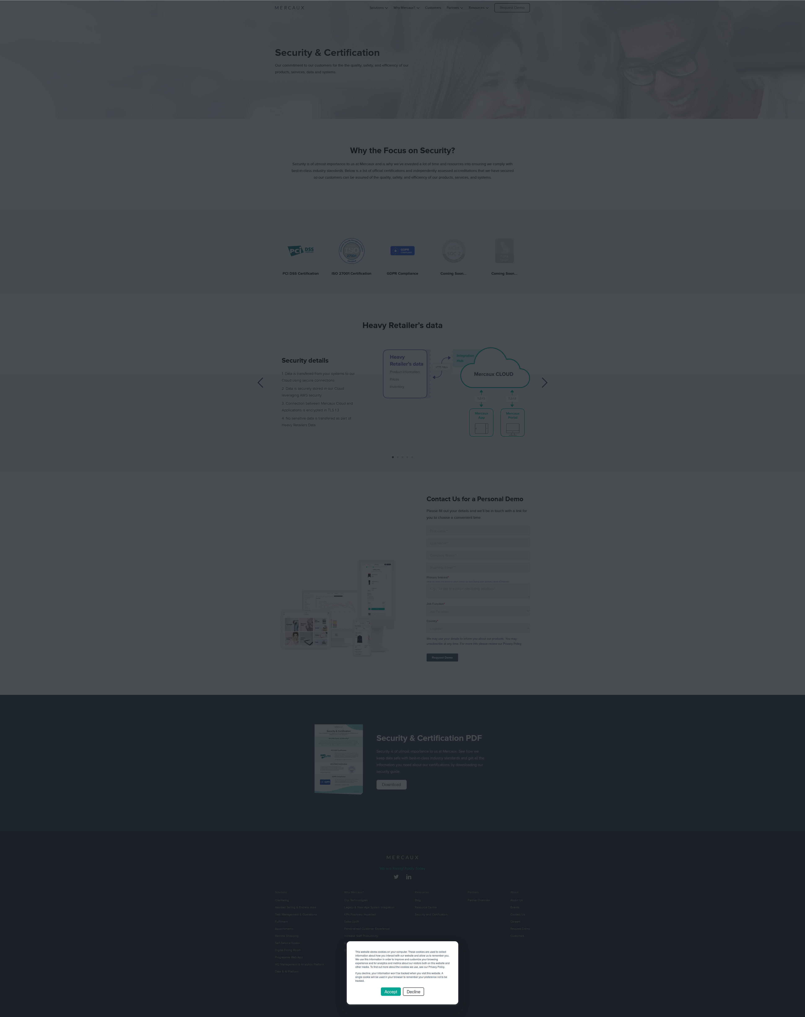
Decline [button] (413, 991)
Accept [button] (390, 991)
